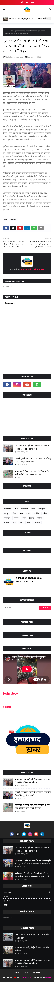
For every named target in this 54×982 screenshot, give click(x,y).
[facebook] (22, 2)
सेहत (28, 523)
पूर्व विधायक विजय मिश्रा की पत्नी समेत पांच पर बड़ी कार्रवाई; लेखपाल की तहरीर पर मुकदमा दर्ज (32, 875)
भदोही (24, 518)
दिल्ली (28, 513)
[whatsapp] (37, 384)
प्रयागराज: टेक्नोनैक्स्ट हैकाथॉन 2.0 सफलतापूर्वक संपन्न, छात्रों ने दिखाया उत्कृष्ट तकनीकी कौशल (33, 862)
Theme (48, 977)
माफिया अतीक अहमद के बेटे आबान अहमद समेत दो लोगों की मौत (32, 936)
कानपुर (6, 513)
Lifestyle (7, 509)
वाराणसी (6, 523)
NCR (16, 509)
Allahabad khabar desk (14, 57)
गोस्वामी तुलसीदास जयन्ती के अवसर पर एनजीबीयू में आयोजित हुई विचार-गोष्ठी (33, 460)
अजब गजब (24, 509)
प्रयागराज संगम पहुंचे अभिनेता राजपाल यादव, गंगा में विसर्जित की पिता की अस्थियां (33, 447)
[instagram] (27, 2)
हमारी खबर (37, 523)
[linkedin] (42, 834)
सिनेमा (21, 523)
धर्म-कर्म (45, 513)
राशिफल (39, 518)
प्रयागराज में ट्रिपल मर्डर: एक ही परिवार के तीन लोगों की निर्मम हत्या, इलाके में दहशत (32, 473)
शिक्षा (14, 523)
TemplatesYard (25, 977)
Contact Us (36, 973)
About (26, 973)
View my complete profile (24, 581)
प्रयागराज (13, 219)
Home (7, 31)
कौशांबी (14, 513)
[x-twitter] (18, 834)
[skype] (24, 834)
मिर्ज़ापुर (31, 518)
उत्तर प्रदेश (42, 509)
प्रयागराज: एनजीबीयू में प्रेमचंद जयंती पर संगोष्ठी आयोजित (29, 18)
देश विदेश (36, 513)
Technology (10, 693)
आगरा (33, 509)
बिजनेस (16, 518)
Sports (7, 707)
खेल (12, 31)
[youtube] (32, 2)
